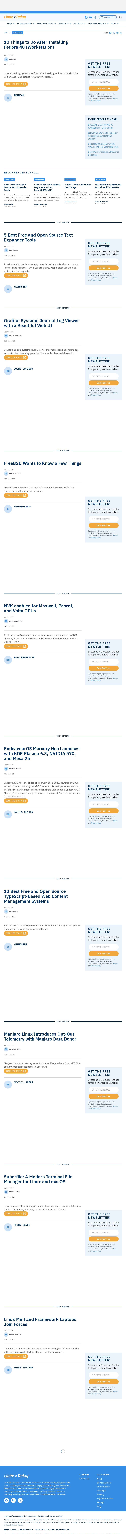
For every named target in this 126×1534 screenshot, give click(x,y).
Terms (115, 98)
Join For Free (103, 88)
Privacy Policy (96, 100)
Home (6, 33)
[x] (95, 17)
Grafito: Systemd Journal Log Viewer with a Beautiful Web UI (47, 187)
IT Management (24, 23)
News (9, 23)
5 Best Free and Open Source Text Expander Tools (15, 187)
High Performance (97, 23)
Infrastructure (45, 23)
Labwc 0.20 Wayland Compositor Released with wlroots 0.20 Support (103, 136)
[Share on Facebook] (110, 33)
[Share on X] (114, 33)
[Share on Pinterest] (117, 33)
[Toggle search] (120, 17)
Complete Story (14, 84)
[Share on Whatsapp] (121, 33)
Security (78, 23)
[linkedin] (90, 17)
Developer (63, 23)
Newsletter (109, 17)
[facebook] (86, 17)
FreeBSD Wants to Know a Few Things (78, 186)
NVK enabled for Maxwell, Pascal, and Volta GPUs (108, 186)
